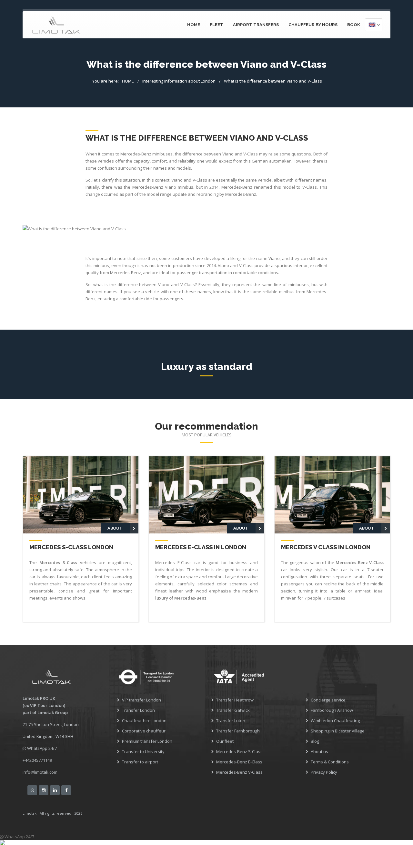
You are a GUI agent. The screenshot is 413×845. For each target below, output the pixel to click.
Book (353, 24)
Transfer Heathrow (235, 700)
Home (193, 24)
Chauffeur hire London (144, 720)
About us (319, 751)
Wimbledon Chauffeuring (335, 720)
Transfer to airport (140, 762)
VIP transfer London (141, 700)
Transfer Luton (230, 720)
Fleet (216, 24)
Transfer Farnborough (238, 731)
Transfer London (138, 710)
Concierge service (328, 700)
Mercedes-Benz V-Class (239, 772)
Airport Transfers (256, 24)
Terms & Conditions (330, 762)
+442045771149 (37, 760)
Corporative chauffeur (144, 731)
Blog (315, 741)
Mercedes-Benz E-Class (239, 762)
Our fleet (225, 741)
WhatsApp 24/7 (41, 748)
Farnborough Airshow (332, 710)
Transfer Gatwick (233, 710)
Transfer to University (143, 751)
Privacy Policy (324, 772)
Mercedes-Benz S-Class (239, 751)
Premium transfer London (147, 741)
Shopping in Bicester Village (338, 731)
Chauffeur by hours (312, 24)
